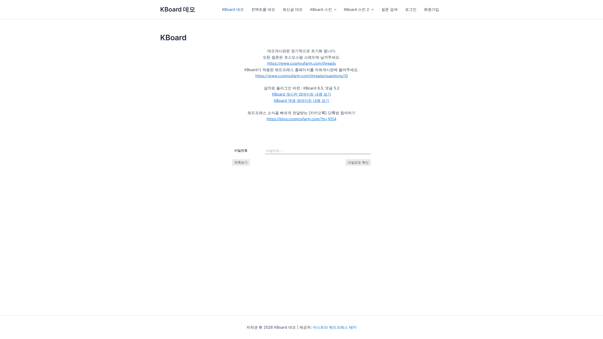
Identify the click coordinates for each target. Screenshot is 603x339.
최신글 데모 (293, 9)
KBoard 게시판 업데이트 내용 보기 (301, 94)
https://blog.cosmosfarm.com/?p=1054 (301, 119)
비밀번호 (241, 150)
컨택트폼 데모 (263, 9)
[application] (334, 9)
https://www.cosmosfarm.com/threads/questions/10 (301, 75)
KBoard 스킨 (321, 9)
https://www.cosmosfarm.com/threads (301, 63)
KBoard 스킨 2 (356, 9)
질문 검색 (389, 9)
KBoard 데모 (177, 9)
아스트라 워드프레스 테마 (335, 327)
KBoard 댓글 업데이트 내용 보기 (301, 100)
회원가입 (431, 9)
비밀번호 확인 (358, 162)
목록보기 (241, 162)
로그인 (410, 9)
